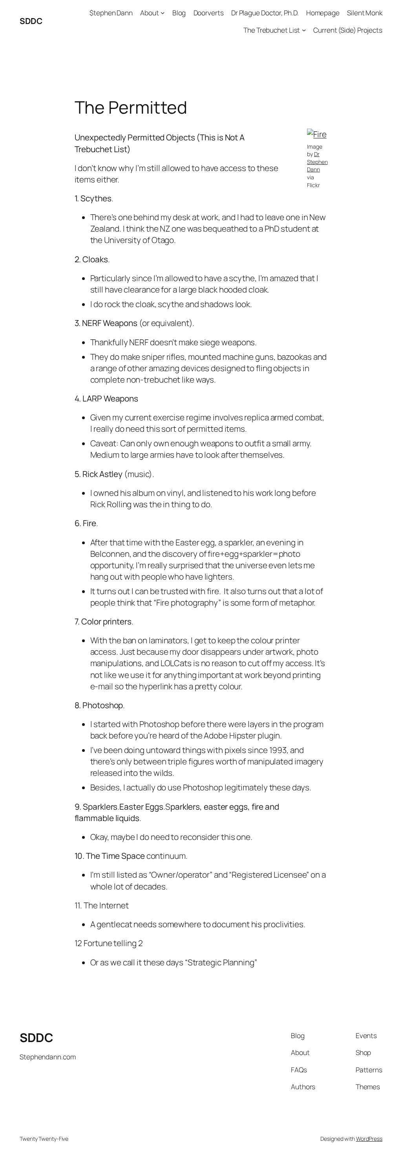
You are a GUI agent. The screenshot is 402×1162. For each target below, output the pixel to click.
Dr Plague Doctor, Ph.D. (265, 12)
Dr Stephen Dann (317, 161)
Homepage (323, 12)
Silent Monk (364, 12)
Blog (179, 12)
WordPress (369, 1138)
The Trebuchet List (271, 30)
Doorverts (209, 12)
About (149, 12)
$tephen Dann (111, 12)
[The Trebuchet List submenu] (304, 29)
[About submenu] (162, 13)
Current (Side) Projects (347, 30)
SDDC (31, 20)
